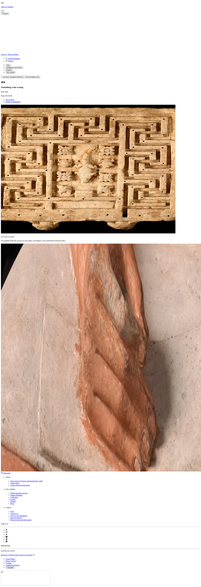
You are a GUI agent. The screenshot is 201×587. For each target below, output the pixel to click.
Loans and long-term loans (20, 485)
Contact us (14, 514)
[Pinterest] (6, 539)
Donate (13, 501)
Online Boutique (16, 495)
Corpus (13, 499)
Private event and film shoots (20, 520)
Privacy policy (11, 561)
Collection (14, 497)
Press (12, 504)
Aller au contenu (7, 7)
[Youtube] (6, 537)
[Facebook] (6, 530)
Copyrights (10, 567)
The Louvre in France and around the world (26, 481)
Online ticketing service (19, 493)
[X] (6, 535)
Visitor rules (14, 483)
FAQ (12, 511)
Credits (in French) (12, 565)
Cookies (9, 563)
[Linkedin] (6, 542)
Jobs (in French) (16, 518)
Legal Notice (10, 559)
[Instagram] (6, 532)
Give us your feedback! (18, 516)
